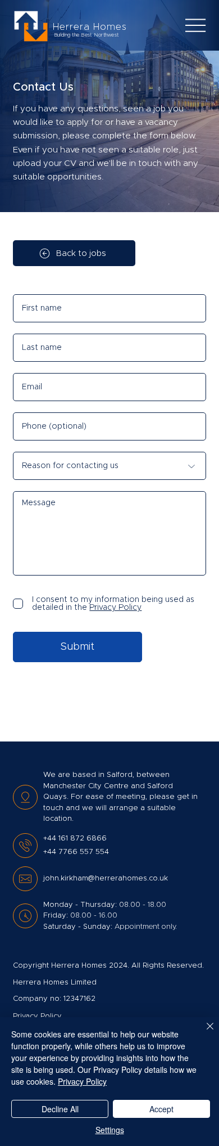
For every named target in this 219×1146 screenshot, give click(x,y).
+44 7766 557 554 (76, 852)
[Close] (203, 1032)
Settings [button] (109, 1129)
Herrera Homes (90, 27)
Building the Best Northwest (86, 35)
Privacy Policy (82, 1081)
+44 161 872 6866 (75, 838)
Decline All (60, 1108)
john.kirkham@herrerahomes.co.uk (105, 878)
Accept (161, 1108)
